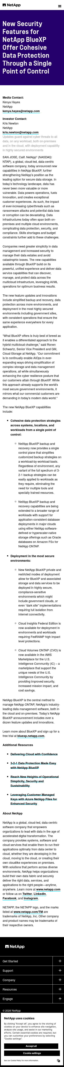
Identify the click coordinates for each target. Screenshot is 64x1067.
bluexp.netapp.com (30, 736)
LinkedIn (40, 894)
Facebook (9, 898)
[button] (59, 5)
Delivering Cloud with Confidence (34, 754)
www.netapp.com (48, 889)
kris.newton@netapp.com (21, 132)
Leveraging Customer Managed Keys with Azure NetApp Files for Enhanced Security (34, 799)
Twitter (27, 894)
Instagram (31, 898)
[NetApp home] (13, 5)
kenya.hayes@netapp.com (21, 111)
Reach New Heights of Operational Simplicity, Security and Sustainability (35, 781)
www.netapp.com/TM (28, 912)
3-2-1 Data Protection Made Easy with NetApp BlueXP (33, 765)
